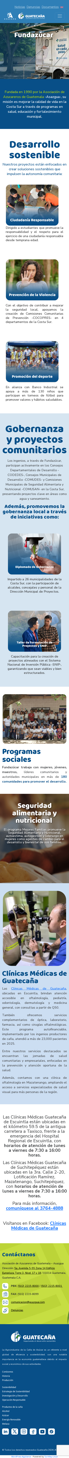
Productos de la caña (12, 1406)
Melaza (5, 1423)
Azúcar (5, 1415)
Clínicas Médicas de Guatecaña (38, 988)
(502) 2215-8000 (28, 1286)
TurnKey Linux (51, 1456)
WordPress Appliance (21, 1456)
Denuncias (33, 7)
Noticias (20, 7)
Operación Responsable (13, 1399)
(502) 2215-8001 (52, 1286)
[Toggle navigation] (60, 16)
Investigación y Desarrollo (15, 1395)
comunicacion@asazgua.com (28, 1302)
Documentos (50, 7)
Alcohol (5, 1411)
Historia (6, 1375)
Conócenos (7, 1371)
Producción (7, 1380)
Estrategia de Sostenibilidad (16, 1391)
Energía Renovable (11, 1419)
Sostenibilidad (9, 1387)
